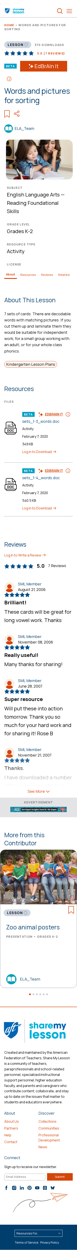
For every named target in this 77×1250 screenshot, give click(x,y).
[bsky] (52, 1188)
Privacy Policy (49, 1242)
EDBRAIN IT (54, 414)
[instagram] (14, 1188)
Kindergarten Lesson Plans (30, 364)
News (42, 1147)
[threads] (45, 1188)
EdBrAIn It (46, 66)
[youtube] (37, 1188)
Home (9, 25)
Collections (47, 1121)
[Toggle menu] (69, 11)
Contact (10, 1142)
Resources (28, 275)
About (10, 274)
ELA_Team (24, 128)
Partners (11, 1128)
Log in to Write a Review (23, 555)
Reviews (47, 275)
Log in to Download (37, 451)
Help (7, 1135)
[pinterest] (29, 1188)
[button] (30, 994)
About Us (11, 1121)
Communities (48, 1128)
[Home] (14, 11)
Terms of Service (26, 1242)
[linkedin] (22, 1188)
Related (64, 275)
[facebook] (6, 1188)
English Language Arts (33, 194)
